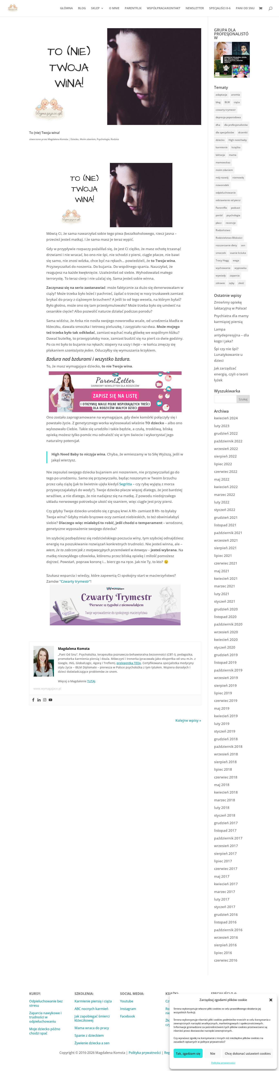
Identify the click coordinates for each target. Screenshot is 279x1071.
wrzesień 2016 (226, 937)
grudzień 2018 (226, 739)
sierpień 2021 (225, 548)
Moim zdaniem (88, 139)
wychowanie (223, 268)
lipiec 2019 (223, 693)
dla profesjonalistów (236, 125)
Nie (212, 1053)
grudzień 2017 (226, 823)
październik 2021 (228, 532)
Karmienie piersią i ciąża (93, 1001)
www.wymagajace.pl (47, 688)
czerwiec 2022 (225, 471)
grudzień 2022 (226, 433)
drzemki (243, 132)
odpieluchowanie (226, 192)
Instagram (128, 1008)
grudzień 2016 (226, 914)
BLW (227, 102)
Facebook (127, 1016)
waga (236, 260)
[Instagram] (45, 700)
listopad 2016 (225, 922)
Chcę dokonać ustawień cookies (248, 1053)
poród (219, 215)
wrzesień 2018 (226, 754)
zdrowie (220, 283)
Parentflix (221, 207)
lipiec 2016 (223, 952)
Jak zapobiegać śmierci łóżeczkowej (92, 1018)
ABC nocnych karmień (91, 1008)
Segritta (125, 484)
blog (218, 102)
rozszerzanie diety (226, 245)
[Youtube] (50, 700)
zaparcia (235, 275)
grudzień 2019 (226, 654)
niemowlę (238, 177)
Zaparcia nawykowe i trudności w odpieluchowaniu (45, 1017)
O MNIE (114, 8)
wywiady (221, 275)
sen (243, 245)
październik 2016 (228, 929)
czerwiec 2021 (225, 563)
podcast (235, 207)
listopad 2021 (225, 525)
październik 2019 (228, 670)
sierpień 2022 (225, 456)
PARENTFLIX (133, 8)
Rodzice (115, 139)
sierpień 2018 (225, 761)
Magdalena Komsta (58, 139)
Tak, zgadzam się (188, 1053)
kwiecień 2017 (226, 884)
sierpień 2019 (225, 685)
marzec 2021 (224, 586)
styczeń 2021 (224, 601)
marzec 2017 (224, 891)
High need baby (238, 140)
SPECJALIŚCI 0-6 (220, 8)
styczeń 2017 (224, 906)
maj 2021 (221, 571)
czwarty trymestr (226, 109)
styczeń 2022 (224, 509)
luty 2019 (221, 723)
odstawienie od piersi (228, 200)
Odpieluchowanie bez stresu (46, 1003)
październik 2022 (228, 441)
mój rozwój (222, 177)
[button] (271, 1000)
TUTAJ (91, 681)
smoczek (221, 253)
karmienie (222, 147)
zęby (231, 283)
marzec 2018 (224, 800)
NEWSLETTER (195, 8)
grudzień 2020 (226, 609)
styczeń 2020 (224, 647)
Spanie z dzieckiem (89, 1035)
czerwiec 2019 (225, 700)
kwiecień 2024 (226, 418)
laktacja (220, 155)
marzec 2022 (224, 494)
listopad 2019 (225, 662)
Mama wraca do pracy (92, 1028)
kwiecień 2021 (226, 578)
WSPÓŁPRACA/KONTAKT (163, 8)
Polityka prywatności (223, 1062)
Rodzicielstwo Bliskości (229, 237)
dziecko (220, 140)
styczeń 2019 (224, 731)
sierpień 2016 (225, 945)
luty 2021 (221, 593)
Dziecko (74, 139)
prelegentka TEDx (129, 663)
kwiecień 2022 (226, 486)
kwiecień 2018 (226, 792)
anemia (235, 94)
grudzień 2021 (226, 517)
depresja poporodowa (228, 117)
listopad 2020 (225, 616)
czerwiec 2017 (225, 868)
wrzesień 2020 (226, 632)
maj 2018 (221, 784)
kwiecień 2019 (226, 716)
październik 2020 (228, 624)
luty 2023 (221, 425)
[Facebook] (33, 700)
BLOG (82, 8)
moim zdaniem (224, 170)
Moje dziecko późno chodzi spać (44, 1031)
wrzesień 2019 (226, 677)
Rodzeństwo (223, 230)
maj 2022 (221, 479)
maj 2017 (221, 876)
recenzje (231, 223)
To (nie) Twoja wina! (44, 132)
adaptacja (221, 94)
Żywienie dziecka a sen (92, 1043)
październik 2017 (228, 838)
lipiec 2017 (223, 861)
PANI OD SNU (245, 8)
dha (218, 125)
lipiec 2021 (223, 555)
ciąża (237, 102)
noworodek (222, 185)
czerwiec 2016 (225, 960)
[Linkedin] (39, 700)
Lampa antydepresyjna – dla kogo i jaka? (231, 335)
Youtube (126, 1001)
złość (241, 283)
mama (232, 155)
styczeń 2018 (224, 815)
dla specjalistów (225, 132)
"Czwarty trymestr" (74, 581)
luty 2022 (221, 502)
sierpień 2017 (225, 853)
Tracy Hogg (222, 260)
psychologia (233, 215)
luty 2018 (221, 807)
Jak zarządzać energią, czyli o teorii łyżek (231, 374)
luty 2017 (221, 899)
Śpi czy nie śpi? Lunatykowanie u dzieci (228, 354)
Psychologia (103, 139)
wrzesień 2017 (226, 845)
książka (236, 147)
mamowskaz (223, 162)
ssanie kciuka (238, 253)
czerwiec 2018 (225, 777)
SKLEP (95, 8)
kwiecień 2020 (226, 639)
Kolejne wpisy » (188, 720)
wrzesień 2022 (226, 448)
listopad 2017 (225, 830)
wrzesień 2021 (226, 540)
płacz (219, 223)
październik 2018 (228, 746)
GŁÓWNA (66, 8)
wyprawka (240, 268)
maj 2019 (221, 708)
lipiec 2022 (223, 464)
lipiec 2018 (223, 769)
